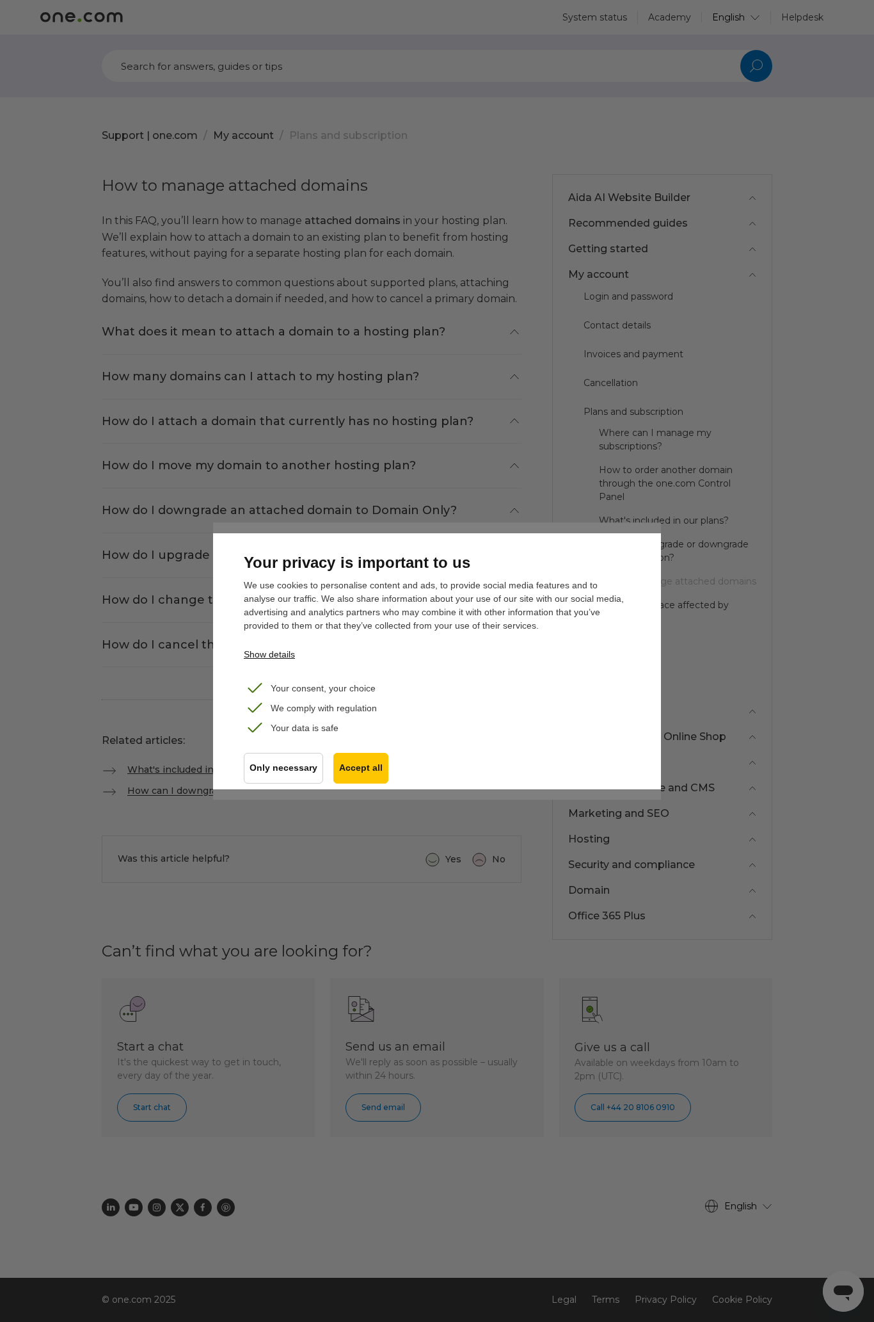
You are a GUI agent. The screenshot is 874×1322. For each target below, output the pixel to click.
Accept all (361, 768)
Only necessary (283, 768)
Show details (269, 654)
